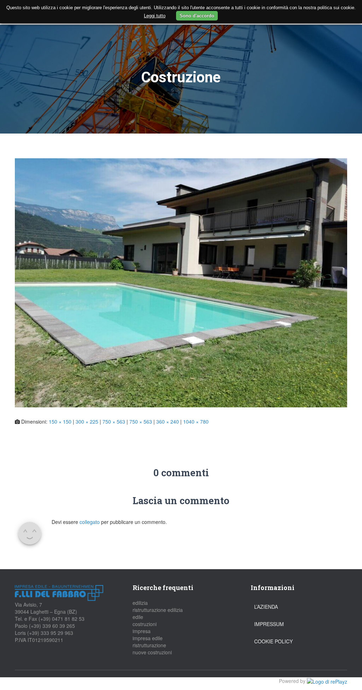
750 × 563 (114, 421)
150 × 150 (60, 421)
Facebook (20, 683)
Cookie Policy (273, 641)
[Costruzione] (181, 281)
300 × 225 (87, 421)
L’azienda (266, 606)
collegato (90, 521)
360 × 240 (167, 421)
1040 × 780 (196, 421)
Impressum (269, 623)
